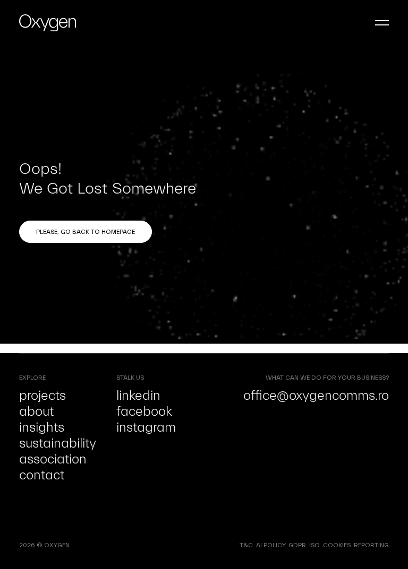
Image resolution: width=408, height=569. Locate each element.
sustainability (57, 443)
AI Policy (270, 545)
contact (41, 475)
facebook (144, 411)
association (53, 459)
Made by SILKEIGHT (100, 545)
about (36, 411)
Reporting (371, 545)
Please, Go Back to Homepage (85, 232)
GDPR (297, 545)
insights (41, 427)
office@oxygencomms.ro (316, 395)
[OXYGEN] (47, 22)
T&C (246, 545)
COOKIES (337, 545)
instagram (146, 427)
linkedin (138, 395)
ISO (314, 545)
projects (42, 395)
